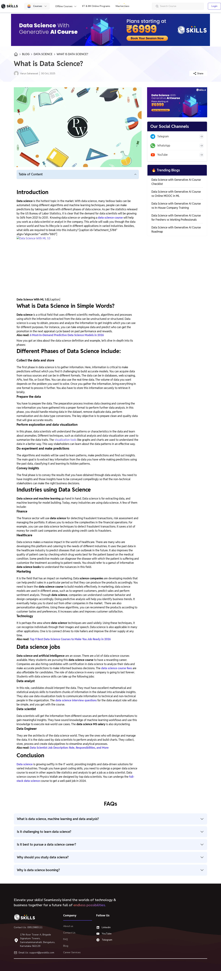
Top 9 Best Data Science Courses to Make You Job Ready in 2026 (70, 639)
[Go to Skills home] (9, 6)
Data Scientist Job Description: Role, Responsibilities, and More (69, 748)
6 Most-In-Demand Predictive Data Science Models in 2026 (67, 335)
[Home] (26, 917)
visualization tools (65, 440)
